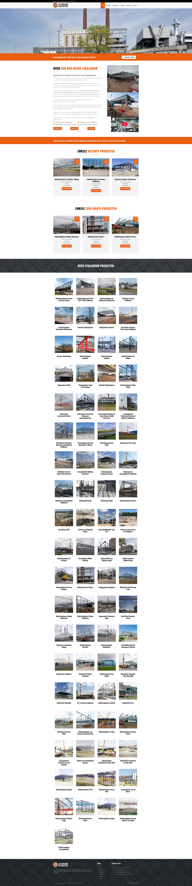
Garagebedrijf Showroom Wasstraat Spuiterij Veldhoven (128, 416)
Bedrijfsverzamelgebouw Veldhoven (64, 501)
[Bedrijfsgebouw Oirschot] (85, 633)
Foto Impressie (66, 188)
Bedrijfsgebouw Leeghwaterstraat (106, 472)
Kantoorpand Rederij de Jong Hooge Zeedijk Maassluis (107, 416)
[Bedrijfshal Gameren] (106, 315)
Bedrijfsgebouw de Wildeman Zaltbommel (106, 299)
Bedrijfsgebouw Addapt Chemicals (67, 236)
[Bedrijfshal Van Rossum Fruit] (128, 575)
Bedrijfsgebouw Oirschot (85, 646)
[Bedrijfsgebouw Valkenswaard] (128, 546)
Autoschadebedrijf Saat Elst (106, 530)
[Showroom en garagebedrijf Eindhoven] (128, 459)
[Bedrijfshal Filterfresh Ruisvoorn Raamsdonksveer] (85, 402)
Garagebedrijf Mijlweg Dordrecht (85, 472)
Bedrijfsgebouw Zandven (106, 357)
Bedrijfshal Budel (107, 500)
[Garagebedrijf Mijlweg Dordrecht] (85, 459)
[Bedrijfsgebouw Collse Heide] (128, 373)
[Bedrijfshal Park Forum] (128, 431)
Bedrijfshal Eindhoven (63, 674)
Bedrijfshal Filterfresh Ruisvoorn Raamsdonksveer (85, 416)
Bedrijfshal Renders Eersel (128, 617)
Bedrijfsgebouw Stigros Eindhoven (85, 617)
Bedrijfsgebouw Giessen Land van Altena (64, 299)
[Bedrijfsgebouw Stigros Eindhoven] (85, 604)
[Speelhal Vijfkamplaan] (106, 373)
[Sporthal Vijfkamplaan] (85, 315)
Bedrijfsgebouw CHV (85, 789)
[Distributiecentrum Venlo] (106, 431)
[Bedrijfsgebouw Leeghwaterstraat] (106, 459)
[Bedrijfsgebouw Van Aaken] (106, 662)
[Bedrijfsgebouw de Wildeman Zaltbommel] (106, 286)
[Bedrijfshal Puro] (128, 690)
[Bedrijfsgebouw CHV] (85, 777)
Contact (135, 5)
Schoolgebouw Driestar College (64, 588)
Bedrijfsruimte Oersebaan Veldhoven (96, 180)
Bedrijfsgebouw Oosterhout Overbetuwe (64, 328)
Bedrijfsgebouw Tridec (107, 731)
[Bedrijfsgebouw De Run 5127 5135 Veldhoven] (85, 286)
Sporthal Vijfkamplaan (85, 327)
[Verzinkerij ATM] (64, 517)
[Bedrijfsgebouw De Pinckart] (64, 546)
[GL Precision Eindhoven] (85, 690)
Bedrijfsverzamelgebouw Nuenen (85, 761)
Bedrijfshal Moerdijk (64, 702)
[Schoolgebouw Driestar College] (64, 575)
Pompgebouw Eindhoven (106, 587)
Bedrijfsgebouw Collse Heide (128, 386)
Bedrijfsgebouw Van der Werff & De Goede (128, 819)
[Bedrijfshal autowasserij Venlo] (64, 402)
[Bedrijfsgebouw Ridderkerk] (106, 633)
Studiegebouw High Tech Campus (85, 386)
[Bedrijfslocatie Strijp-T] (85, 575)
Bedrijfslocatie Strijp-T (96, 236)
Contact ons (129, 57)
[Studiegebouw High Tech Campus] (85, 373)
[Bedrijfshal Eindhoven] (64, 662)
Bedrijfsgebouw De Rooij (85, 819)
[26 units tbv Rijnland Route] (85, 517)
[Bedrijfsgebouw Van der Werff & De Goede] (128, 806)
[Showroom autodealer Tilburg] (64, 633)
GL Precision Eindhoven (85, 702)
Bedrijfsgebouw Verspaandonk (64, 848)
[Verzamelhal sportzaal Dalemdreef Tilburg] (85, 431)
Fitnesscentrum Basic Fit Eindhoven (128, 530)
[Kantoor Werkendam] (64, 344)
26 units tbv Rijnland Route (85, 530)
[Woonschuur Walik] (64, 373)
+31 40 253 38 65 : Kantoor (120, 870)
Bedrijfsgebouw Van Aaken (107, 675)
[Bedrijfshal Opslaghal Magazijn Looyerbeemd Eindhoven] (64, 431)
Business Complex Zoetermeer (125, 179)
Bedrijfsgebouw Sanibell (106, 702)
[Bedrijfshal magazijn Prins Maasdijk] (128, 662)
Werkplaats (115, 5)
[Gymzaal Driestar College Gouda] (106, 546)
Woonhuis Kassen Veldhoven (128, 299)
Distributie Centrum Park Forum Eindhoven (128, 328)
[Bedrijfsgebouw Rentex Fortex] (128, 719)
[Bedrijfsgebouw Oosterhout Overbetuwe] (64, 315)
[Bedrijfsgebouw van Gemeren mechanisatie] (85, 719)
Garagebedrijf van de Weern (128, 790)
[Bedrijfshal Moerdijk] (64, 690)
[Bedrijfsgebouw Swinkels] (85, 344)
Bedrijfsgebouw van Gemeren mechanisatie (85, 732)
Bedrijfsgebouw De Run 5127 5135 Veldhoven (85, 299)
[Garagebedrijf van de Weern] (128, 777)
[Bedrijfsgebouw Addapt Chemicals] (64, 604)
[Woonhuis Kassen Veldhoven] (128, 286)
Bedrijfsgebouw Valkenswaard (128, 559)
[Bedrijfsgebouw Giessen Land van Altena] (64, 286)
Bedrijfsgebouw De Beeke (128, 357)
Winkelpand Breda (85, 500)
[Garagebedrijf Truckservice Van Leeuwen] (64, 748)
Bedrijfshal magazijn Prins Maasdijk (128, 675)
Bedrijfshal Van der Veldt (64, 732)
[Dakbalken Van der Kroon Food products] (64, 459)
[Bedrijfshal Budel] (106, 488)
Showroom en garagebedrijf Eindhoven (128, 472)
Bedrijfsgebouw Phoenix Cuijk (64, 819)
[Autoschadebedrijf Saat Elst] (106, 517)
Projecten (108, 5)
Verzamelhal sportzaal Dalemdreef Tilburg (85, 444)
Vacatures (129, 5)
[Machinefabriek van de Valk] (106, 777)
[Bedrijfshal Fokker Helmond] (85, 662)
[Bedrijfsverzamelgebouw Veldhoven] (64, 488)
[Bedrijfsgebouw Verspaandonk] (64, 835)
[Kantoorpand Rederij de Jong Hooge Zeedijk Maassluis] (106, 402)
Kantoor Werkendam (64, 356)
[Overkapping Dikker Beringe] (85, 546)
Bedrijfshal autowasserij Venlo (63, 415)
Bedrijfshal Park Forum (128, 443)
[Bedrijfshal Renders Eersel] (128, 604)
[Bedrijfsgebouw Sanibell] (106, 690)
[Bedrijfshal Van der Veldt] (64, 719)
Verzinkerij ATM (63, 529)
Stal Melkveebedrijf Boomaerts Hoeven (128, 646)
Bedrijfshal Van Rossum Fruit (128, 588)
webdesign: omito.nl (134, 883)
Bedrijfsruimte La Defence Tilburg (67, 179)
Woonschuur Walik (64, 385)
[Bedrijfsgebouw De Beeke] (128, 344)
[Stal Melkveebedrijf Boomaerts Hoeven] (128, 633)
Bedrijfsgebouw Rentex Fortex (125, 236)
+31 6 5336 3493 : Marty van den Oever (123, 874)
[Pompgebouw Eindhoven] (106, 575)
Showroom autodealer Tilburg (63, 646)
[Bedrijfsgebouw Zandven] (106, 344)
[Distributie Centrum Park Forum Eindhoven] (128, 315)
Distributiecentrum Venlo (106, 444)
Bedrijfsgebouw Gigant (64, 789)
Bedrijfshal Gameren (107, 327)
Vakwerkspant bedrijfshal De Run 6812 (106, 761)
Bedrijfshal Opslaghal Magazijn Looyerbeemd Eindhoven (64, 445)
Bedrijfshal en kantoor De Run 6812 (128, 761)
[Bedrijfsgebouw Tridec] (106, 719)
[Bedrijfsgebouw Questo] (128, 488)
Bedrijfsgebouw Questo (128, 500)
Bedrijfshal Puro (128, 702)
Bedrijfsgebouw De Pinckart (63, 559)
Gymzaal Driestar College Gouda (107, 559)
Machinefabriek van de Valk (107, 790)
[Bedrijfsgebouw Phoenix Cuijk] (64, 806)
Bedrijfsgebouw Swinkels (85, 357)
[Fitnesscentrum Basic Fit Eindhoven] (128, 517)
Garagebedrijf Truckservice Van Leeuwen (64, 762)
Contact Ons (76, 46)
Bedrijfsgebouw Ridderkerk (106, 646)
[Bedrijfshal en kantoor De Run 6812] (128, 748)
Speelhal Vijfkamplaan (106, 385)
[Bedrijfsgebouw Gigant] (64, 777)
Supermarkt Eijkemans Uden (107, 617)
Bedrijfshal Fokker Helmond (85, 675)
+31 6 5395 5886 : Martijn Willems (121, 872)
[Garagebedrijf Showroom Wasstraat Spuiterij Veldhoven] (128, 402)
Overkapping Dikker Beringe (85, 559)
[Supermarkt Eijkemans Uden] (106, 604)
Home (102, 5)
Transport (122, 5)
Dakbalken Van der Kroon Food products (64, 472)
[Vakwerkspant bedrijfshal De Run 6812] (106, 748)
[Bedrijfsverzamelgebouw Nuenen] (85, 748)
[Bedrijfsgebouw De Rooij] (85, 806)
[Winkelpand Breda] (85, 488)
